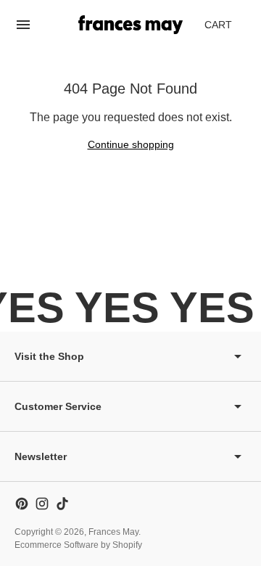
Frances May (113, 532)
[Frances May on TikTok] (62, 503)
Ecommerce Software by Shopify (78, 545)
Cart (226, 28)
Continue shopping (131, 144)
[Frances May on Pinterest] (21, 503)
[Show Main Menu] (23, 25)
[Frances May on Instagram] (42, 503)
